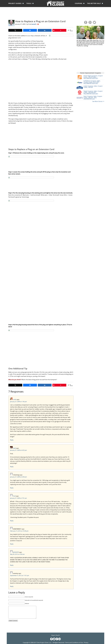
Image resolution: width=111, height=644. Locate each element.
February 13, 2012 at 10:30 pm (19, 531)
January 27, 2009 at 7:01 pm (18, 498)
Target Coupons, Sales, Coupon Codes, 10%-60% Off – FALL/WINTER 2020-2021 (93, 92)
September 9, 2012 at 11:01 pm (19, 575)
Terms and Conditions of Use (74, 642)
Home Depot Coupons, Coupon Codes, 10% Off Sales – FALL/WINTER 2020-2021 (93, 77)
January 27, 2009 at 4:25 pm (18, 450)
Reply (11, 440)
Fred (14, 496)
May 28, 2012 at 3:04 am (17, 554)
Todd (14, 448)
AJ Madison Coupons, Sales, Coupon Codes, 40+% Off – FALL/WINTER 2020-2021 (92, 82)
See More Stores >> (98, 101)
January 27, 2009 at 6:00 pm (18, 477)
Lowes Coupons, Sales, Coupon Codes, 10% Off (93, 86)
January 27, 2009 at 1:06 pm (18, 401)
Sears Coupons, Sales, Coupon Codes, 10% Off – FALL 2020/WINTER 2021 (93, 97)
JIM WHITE (16, 552)
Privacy (86, 642)
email (34, 24)
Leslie (14, 399)
